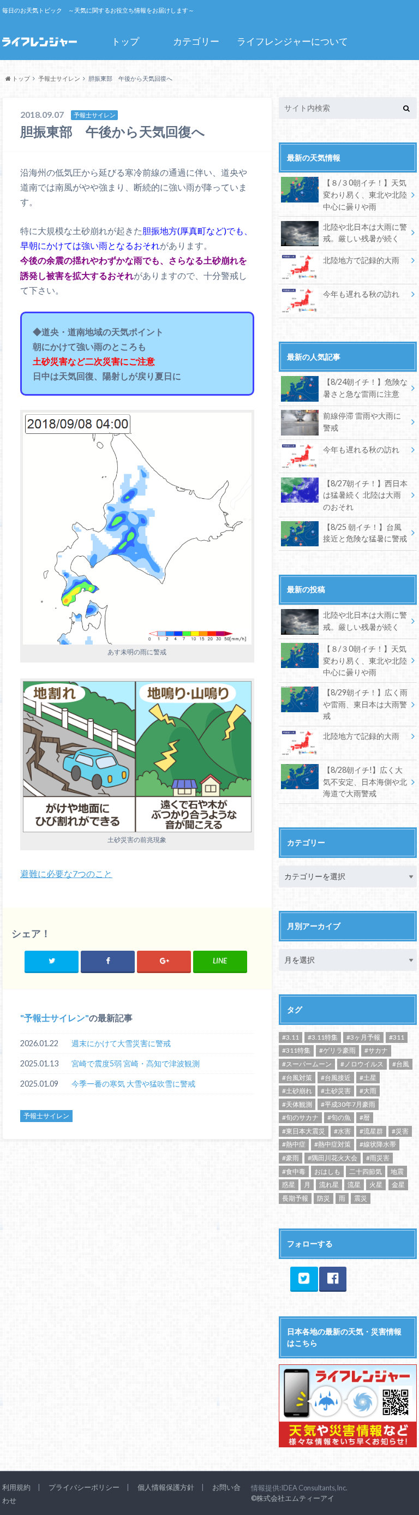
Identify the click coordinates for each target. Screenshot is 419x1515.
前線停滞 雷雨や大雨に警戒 (362, 421)
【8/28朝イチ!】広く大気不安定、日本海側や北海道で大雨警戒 (365, 781)
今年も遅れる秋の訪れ (361, 294)
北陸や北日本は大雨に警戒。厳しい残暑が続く (365, 232)
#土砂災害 (336, 1091)
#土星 (368, 1077)
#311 (396, 1037)
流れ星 (329, 1184)
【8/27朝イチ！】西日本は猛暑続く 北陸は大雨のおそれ (365, 495)
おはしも (327, 1171)
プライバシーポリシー (84, 1487)
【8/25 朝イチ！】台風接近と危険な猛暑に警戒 (365, 533)
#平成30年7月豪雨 (348, 1104)
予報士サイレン (54, 1017)
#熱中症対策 (332, 1144)
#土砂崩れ (297, 1091)
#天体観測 (297, 1104)
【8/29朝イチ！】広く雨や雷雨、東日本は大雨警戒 (365, 704)
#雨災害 (378, 1158)
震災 (360, 1198)
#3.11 (290, 1037)
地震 (397, 1171)
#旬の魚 (339, 1117)
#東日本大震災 (303, 1131)
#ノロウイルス (362, 1064)
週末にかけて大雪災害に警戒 (121, 1043)
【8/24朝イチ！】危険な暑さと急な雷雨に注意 (365, 387)
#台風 (400, 1064)
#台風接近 (336, 1077)
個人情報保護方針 (165, 1487)
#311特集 (296, 1050)
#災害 (400, 1131)
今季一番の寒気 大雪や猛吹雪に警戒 (133, 1083)
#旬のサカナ (300, 1117)
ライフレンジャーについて (292, 41)
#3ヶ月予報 (363, 1037)
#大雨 (368, 1091)
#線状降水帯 (378, 1144)
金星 (398, 1184)
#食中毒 (294, 1171)
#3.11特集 (323, 1037)
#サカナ (376, 1050)
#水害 (342, 1131)
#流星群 (371, 1131)
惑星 (288, 1184)
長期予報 (295, 1198)
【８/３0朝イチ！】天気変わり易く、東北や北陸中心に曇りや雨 (365, 194)
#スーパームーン (307, 1064)
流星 (354, 1184)
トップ (125, 41)
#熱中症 (294, 1144)
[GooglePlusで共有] (164, 961)
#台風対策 (297, 1077)
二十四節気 (365, 1171)
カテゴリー (196, 41)
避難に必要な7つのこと (66, 873)
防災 (323, 1198)
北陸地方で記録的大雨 (361, 260)
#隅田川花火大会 (332, 1158)
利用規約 (16, 1487)
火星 (375, 1184)
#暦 (365, 1117)
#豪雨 (290, 1158)
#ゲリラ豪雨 (337, 1050)
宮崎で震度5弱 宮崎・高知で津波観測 (135, 1063)
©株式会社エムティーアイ (292, 1498)
